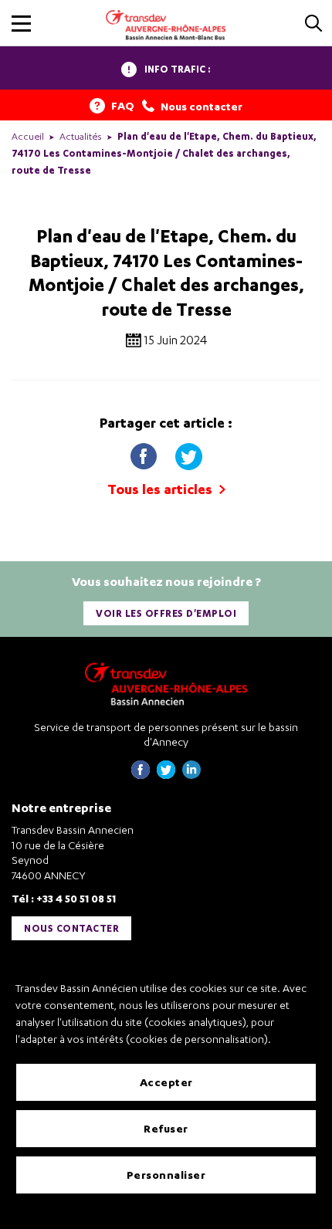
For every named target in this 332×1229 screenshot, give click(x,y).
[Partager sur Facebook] (145, 453)
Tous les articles (161, 489)
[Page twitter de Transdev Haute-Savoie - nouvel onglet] (166, 774)
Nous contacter (71, 928)
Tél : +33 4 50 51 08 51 (64, 898)
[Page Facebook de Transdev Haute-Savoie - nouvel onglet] (140, 774)
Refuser (166, 1128)
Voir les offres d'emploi (166, 613)
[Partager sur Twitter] (188, 453)
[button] (21, 23)
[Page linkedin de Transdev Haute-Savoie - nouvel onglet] (191, 774)
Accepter (166, 1081)
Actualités (80, 136)
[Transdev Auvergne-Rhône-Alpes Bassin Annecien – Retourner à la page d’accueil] (166, 684)
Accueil (28, 136)
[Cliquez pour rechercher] (313, 24)
